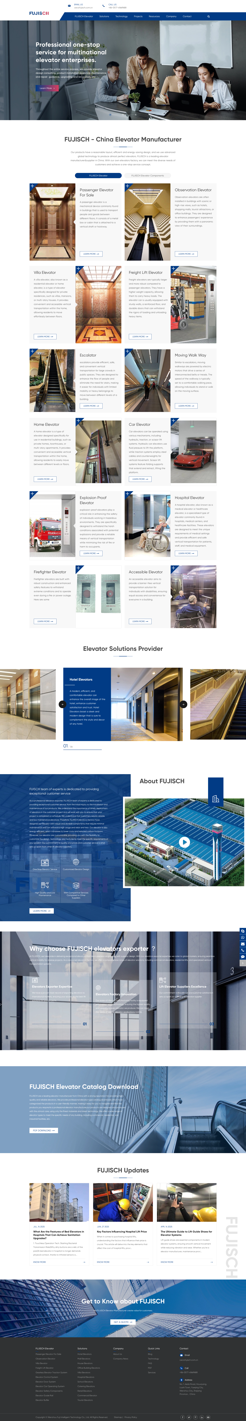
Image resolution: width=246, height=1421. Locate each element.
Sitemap (118, 1417)
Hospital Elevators (86, 1377)
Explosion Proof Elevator (93, 500)
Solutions (104, 16)
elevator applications (125, 1012)
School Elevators (85, 1381)
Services (152, 1372)
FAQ (150, 1363)
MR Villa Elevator (93, 302)
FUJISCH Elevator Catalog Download (83, 1086)
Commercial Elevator (87, 1395)
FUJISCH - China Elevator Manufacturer (123, 139)
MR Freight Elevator (190, 302)
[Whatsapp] (243, 937)
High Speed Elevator (144, 224)
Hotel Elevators (81, 679)
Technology (121, 16)
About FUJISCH (162, 781)
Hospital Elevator (189, 497)
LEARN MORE (89, 254)
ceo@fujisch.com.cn (83, 6)
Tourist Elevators (85, 1400)
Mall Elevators (206, 681)
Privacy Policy (131, 1417)
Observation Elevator (193, 190)
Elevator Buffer (42, 1400)
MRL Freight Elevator (190, 307)
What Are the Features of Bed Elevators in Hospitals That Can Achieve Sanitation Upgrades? (58, 1235)
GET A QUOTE (121, 1322)
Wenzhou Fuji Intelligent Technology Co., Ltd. (68, 1417)
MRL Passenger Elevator (51, 224)
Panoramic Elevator (144, 219)
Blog (150, 1354)
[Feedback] (243, 956)
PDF (150, 1368)
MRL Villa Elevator (94, 307)
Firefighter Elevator (50, 572)
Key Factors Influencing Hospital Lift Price (122, 1231)
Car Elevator (139, 424)
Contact (187, 16)
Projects (138, 16)
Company (171, 16)
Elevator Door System (46, 1381)
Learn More (46, 80)
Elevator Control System (47, 1377)
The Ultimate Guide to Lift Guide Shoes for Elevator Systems (186, 1233)
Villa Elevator (45, 272)
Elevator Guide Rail (44, 1395)
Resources (154, 16)
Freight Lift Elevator (145, 272)
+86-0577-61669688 (243, 950)
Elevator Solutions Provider (123, 648)
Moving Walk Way (190, 355)
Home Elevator (46, 424)
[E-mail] (243, 944)
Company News (120, 1358)
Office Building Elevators (89, 1368)
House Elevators (85, 1363)
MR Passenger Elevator (50, 219)
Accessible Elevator (146, 572)
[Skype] (243, 931)
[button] (110, 114)
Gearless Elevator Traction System (51, 1372)
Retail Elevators (85, 1391)
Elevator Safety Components (49, 1391)
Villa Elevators (84, 1372)
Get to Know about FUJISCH (123, 1301)
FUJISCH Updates (123, 1170)
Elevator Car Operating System (50, 1386)
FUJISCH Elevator (84, 16)
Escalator (88, 355)
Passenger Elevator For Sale (96, 192)
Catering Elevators (86, 1386)
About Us (117, 1354)
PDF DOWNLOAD (42, 1130)
